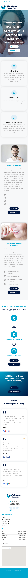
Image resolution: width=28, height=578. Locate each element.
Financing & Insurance (6, 519)
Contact (3, 525)
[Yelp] (10, 510)
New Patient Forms (6, 523)
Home (3, 517)
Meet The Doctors (5, 521)
